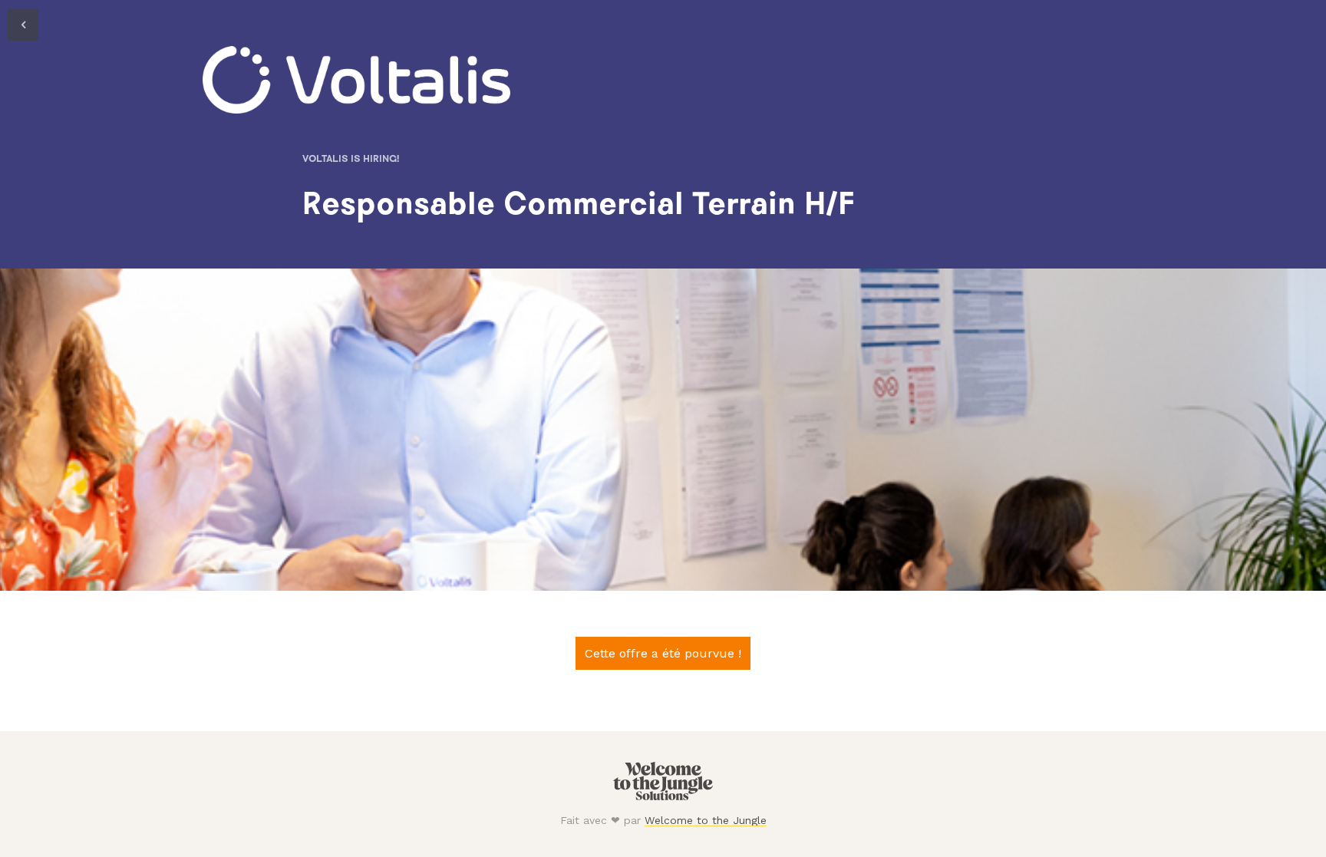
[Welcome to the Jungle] (662, 796)
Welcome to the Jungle (706, 820)
